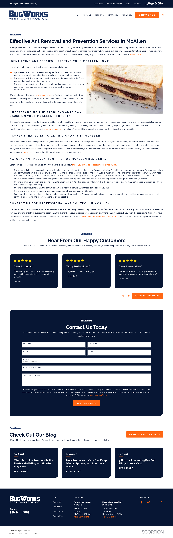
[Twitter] (161, 502)
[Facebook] (141, 502)
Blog (128, 3)
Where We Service (114, 3)
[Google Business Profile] (148, 502)
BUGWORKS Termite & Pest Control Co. (98, 216)
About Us (57, 502)
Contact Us (147, 15)
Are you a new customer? (33, 367)
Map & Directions (81, 517)
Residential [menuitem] (99, 15)
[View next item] (129, 296)
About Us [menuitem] (87, 15)
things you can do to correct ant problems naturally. (94, 165)
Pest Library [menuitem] (127, 15)
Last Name (93, 343)
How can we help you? (32, 375)
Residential (57, 506)
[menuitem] (12, 533)
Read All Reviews (147, 296)
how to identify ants (43, 95)
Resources (98, 3)
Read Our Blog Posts (144, 434)
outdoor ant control (53, 129)
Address (26, 359)
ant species (29, 152)
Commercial (58, 511)
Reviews (137, 3)
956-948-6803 (154, 3)
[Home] (28, 15)
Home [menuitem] (76, 15)
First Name (27, 343)
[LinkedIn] (155, 502)
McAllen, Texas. (136, 54)
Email (91, 351)
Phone (25, 351)
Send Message (86, 403)
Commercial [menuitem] (112, 15)
